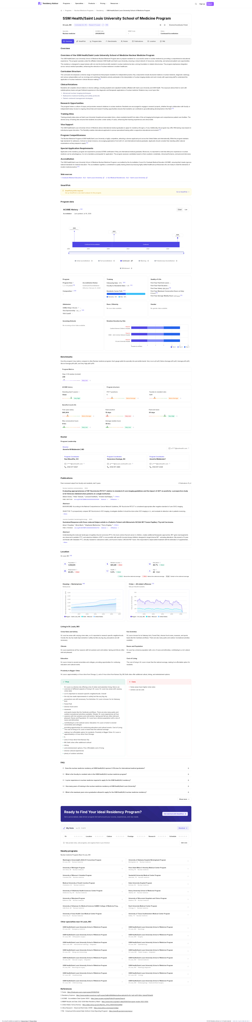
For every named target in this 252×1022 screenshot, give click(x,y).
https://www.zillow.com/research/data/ (106, 1008)
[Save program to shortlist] (165, 25)
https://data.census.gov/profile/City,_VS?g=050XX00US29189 (102, 1005)
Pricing (102, 3)
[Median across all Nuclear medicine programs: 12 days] (177, 416)
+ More (65, 514)
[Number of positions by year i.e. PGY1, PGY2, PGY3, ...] (73, 282)
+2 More (116, 525)
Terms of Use (24, 1021)
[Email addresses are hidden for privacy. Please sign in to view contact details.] (188, 448)
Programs (66, 3)
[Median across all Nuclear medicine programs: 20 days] (133, 416)
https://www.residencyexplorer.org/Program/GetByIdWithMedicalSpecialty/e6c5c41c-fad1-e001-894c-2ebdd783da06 (114, 995)
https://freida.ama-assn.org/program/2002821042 (83, 992)
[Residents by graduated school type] (73, 291)
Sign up (202, 4)
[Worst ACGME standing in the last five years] (79, 392)
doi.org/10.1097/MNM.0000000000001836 (86, 499)
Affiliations (113, 499)
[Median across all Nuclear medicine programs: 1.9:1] (180, 398)
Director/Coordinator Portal (178, 25)
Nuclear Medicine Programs (84, 10)
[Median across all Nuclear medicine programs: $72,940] (93, 416)
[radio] (75, 836)
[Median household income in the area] (121, 562)
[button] (196, 4)
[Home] (61, 10)
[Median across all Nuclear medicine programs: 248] (90, 380)
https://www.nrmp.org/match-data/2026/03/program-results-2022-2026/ (125, 1001)
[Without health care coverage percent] (115, 569)
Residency (100, 10)
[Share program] (160, 25)
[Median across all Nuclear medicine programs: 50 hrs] (133, 427)
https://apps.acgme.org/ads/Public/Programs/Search (108, 998)
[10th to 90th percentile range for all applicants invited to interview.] (78, 307)
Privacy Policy (33, 1021)
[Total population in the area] (75, 562)
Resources (114, 3)
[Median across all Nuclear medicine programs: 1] (138, 398)
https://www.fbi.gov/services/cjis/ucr (120, 1011)
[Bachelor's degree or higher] (160, 562)
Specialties (79, 3)
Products (91, 3)
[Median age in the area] (156, 569)
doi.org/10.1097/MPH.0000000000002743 (86, 528)
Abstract (103, 499)
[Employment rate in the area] (76, 569)
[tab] (180, 209)
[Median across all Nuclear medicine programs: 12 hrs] (90, 427)
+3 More (116, 496)
